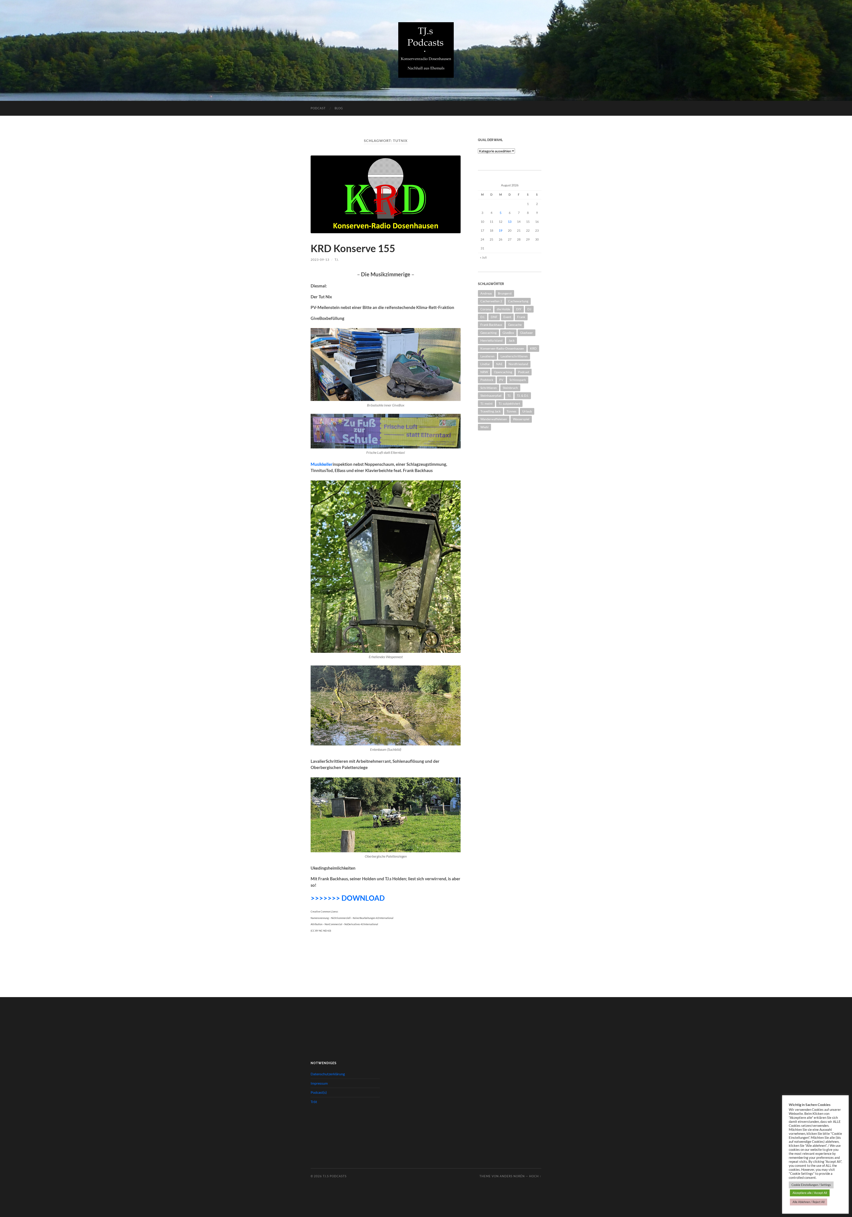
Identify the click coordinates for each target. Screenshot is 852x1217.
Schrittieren (488, 388)
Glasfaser (526, 333)
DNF (494, 317)
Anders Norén (512, 1176)
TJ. (337, 259)
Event (507, 317)
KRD (533, 348)
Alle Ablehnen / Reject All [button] (808, 1202)
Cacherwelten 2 (491, 301)
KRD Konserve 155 (353, 248)
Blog (339, 108)
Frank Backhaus (491, 325)
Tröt (314, 1101)
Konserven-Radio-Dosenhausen (502, 348)
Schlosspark (517, 380)
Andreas (486, 293)
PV (501, 380)
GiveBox (508, 333)
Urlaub (527, 411)
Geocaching (488, 333)
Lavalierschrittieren (514, 356)
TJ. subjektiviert (509, 403)
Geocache (515, 325)
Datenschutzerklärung (328, 1074)
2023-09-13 (320, 259)
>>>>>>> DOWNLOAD (348, 898)
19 (500, 230)
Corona (485, 309)
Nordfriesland (518, 364)
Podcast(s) (319, 1092)
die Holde (503, 309)
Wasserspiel (521, 419)
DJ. (482, 317)
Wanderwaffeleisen (493, 419)
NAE (499, 364)
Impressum (319, 1083)
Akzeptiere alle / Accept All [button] (810, 1193)
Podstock (486, 380)
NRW (484, 372)
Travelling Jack (490, 411)
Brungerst (505, 293)
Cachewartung (518, 301)
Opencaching (503, 372)
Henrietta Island (491, 340)
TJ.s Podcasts (335, 1176)
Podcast (318, 108)
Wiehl (484, 427)
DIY (518, 309)
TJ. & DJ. (523, 395)
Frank (521, 317)
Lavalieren (487, 356)
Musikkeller (322, 464)
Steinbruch (510, 388)
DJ (529, 309)
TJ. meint (486, 403)
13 (509, 221)
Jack (512, 340)
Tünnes (511, 411)
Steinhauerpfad (490, 395)
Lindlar (485, 364)
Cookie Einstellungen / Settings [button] (811, 1185)
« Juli (483, 257)
